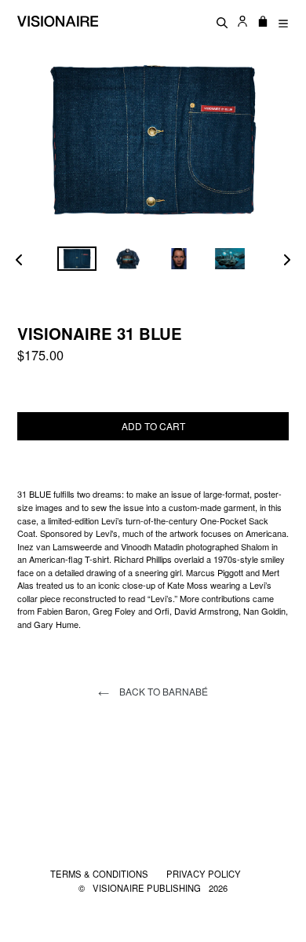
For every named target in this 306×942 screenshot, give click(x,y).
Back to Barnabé (162, 691)
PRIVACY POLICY (203, 873)
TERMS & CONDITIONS (100, 873)
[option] (76, 259)
